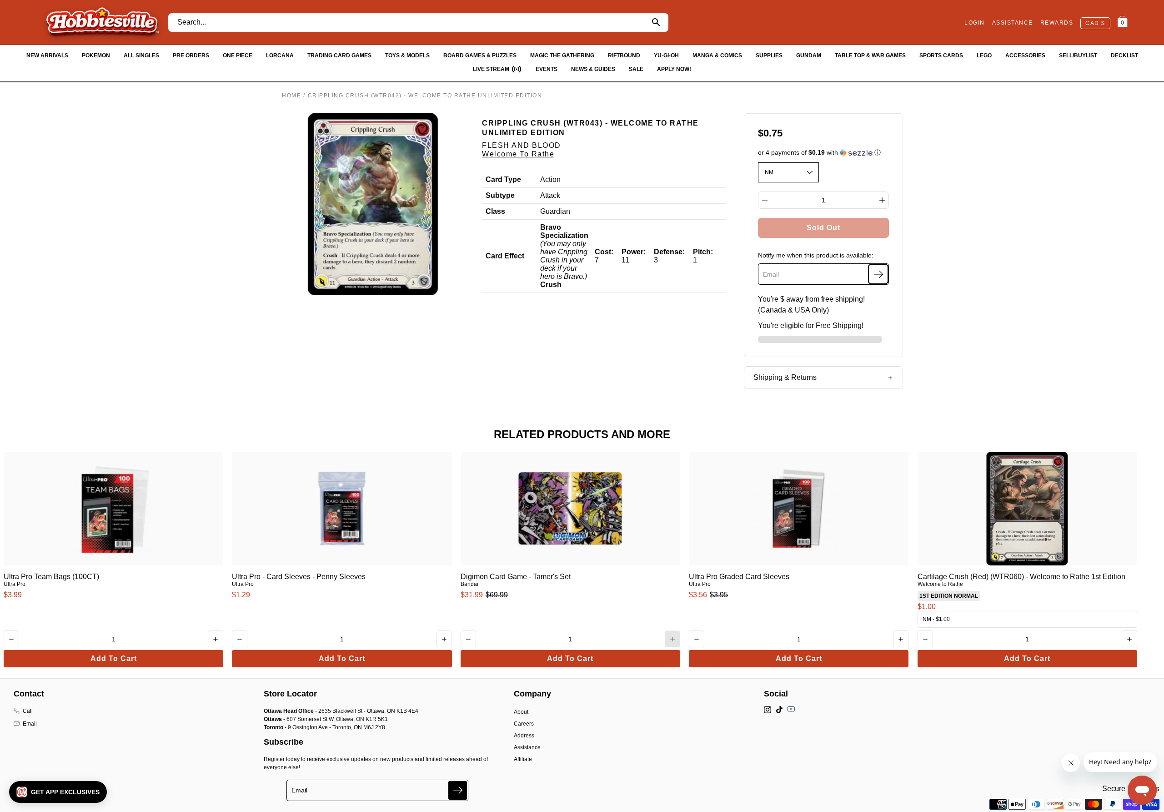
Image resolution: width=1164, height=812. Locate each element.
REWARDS (1057, 23)
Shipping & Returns (785, 377)
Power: (634, 252)
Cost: (604, 252)
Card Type (503, 179)
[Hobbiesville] (102, 22)
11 (625, 260)
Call (28, 711)
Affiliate (523, 759)
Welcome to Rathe (518, 154)
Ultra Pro (14, 584)
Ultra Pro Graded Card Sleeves (739, 576)
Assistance (527, 747)
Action (550, 179)
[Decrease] (765, 200)
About (521, 712)
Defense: (669, 252)
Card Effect (505, 256)
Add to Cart (113, 658)
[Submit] (457, 790)
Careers (524, 724)
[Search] (656, 22)
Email (30, 724)
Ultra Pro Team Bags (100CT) (51, 576)
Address (524, 735)
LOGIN (974, 23)
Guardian (555, 211)
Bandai (469, 584)
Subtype (500, 195)
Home (291, 95)
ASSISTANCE (1012, 23)
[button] (823, 152)
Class (495, 211)
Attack (550, 195)
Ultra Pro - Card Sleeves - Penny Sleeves (299, 576)
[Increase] (882, 200)
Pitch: (703, 252)
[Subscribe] (878, 274)
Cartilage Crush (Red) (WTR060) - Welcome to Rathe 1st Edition (1021, 576)
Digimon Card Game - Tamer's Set (516, 576)
